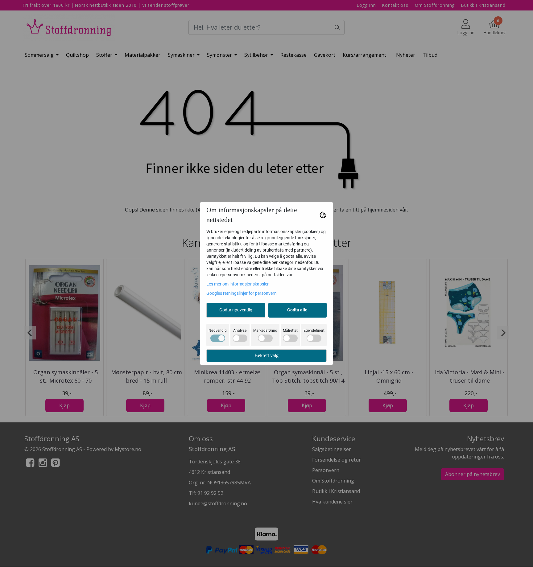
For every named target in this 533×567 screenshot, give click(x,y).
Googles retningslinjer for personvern (241, 293)
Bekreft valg (266, 355)
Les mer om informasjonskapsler (237, 283)
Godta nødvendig (235, 309)
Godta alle (297, 309)
